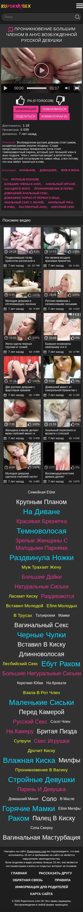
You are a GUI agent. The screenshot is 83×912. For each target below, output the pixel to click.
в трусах (23, 615)
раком (18, 818)
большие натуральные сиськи (41, 673)
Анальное (27, 170)
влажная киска (29, 760)
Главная (19, 873)
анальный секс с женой (24, 202)
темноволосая (41, 531)
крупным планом (25, 179)
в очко (9, 207)
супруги (22, 740)
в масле (67, 799)
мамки (64, 615)
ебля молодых (62, 605)
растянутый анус (33, 207)
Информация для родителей (41, 887)
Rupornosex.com (36, 851)
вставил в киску (42, 644)
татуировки (45, 615)
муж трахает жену (41, 567)
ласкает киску (23, 596)
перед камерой (41, 711)
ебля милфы (69, 808)
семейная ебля (41, 492)
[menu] (79, 6)
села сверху (41, 828)
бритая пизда (57, 731)
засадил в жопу (17, 188)
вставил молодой (24, 605)
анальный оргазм (60, 184)
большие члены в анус (22, 184)
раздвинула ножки (41, 557)
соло (49, 798)
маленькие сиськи (41, 702)
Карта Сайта (41, 894)
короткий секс (63, 207)
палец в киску (54, 818)
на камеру (20, 731)
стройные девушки (41, 779)
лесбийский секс (20, 663)
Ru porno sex (17, 6)
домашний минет (24, 799)
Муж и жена (70, 170)
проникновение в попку (53, 188)
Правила (63, 880)
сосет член (60, 722)
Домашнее (48, 170)
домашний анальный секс (26, 193)
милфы (69, 760)
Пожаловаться (54, 109)
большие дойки (42, 577)
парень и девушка (41, 789)
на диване (41, 511)
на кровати (56, 683)
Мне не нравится (60, 100)
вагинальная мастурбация (41, 837)
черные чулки (41, 634)
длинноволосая (41, 654)
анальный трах (60, 202)
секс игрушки (51, 741)
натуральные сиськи (41, 586)
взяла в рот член (41, 692)
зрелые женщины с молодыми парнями (41, 544)
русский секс (30, 721)
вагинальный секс (41, 625)
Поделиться (25, 116)
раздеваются (57, 596)
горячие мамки (28, 808)
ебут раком (60, 663)
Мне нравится (20, 100)
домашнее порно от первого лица (31, 198)
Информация (26, 109)
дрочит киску (41, 750)
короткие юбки (30, 683)
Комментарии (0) (54, 116)
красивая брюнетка (41, 521)
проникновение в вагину (41, 769)
